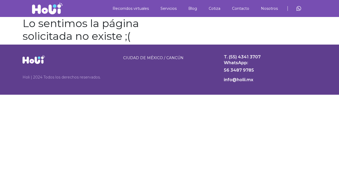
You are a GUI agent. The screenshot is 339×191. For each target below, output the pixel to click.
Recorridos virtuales (131, 8)
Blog (192, 8)
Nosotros (269, 8)
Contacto (240, 8)
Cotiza (214, 8)
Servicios (168, 8)
